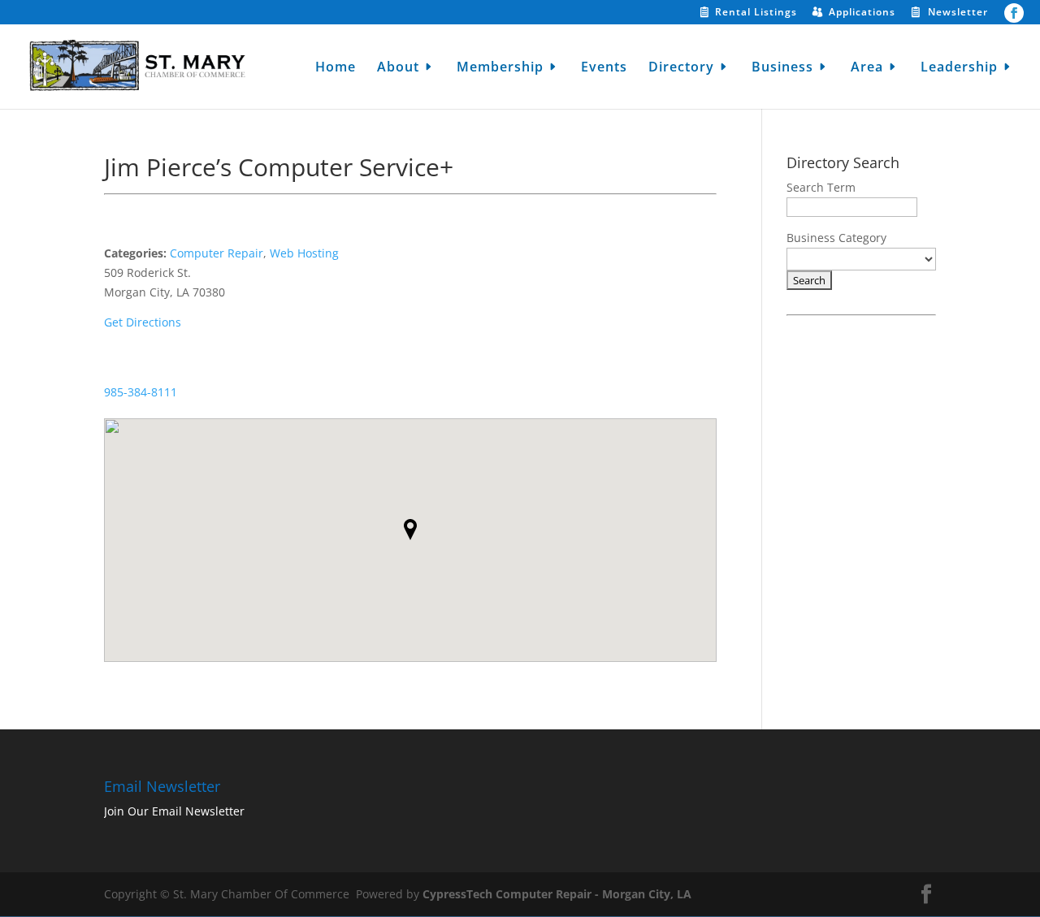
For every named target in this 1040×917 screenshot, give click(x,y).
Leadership (959, 68)
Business (782, 68)
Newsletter (958, 13)
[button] (410, 529)
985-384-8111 (140, 392)
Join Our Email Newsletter (174, 811)
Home (335, 68)
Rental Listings (756, 13)
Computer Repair (216, 253)
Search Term (821, 187)
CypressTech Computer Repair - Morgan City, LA (556, 894)
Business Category (836, 237)
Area (867, 68)
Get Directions (142, 322)
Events (604, 68)
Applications (862, 13)
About (398, 68)
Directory (681, 68)
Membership (500, 68)
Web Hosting (304, 253)
